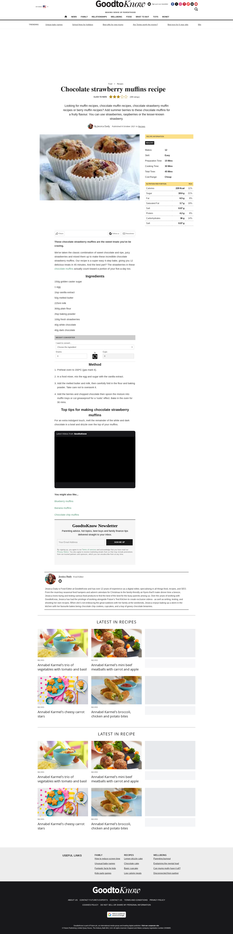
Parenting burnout (162, 858)
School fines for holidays (82, 24)
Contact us (116, 900)
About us (73, 900)
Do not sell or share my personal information (125, 905)
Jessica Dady (103, 126)
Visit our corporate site (150, 926)
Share (61, 233)
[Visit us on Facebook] (172, 4)
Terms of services (89, 550)
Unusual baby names (105, 863)
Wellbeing (116, 17)
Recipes (120, 84)
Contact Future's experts (94, 900)
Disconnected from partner (166, 873)
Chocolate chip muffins (66, 514)
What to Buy (142, 17)
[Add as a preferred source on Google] (116, 915)
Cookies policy (90, 905)
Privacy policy (157, 900)
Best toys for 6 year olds (178, 24)
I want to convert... (64, 343)
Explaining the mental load (166, 863)
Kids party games (103, 873)
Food (129, 17)
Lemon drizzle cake (133, 858)
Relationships (99, 17)
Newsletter (130, 233)
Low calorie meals (132, 873)
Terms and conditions (136, 900)
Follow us (115, 233)
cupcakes (109, 606)
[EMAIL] (61, 581)
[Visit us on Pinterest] (184, 4)
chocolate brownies (142, 606)
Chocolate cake (131, 863)
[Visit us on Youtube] (196, 4)
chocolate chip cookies (92, 606)
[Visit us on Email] (192, 4)
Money (165, 17)
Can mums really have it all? (167, 868)
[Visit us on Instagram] (180, 4)
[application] (94, 459)
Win (199, 24)
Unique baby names (54, 24)
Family (84, 17)
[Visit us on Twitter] (176, 4)
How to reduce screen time (107, 858)
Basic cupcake (131, 868)
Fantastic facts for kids (105, 868)
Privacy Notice (63, 552)
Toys (155, 17)
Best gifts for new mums (113, 24)
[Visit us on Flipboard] (188, 4)
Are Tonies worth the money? (145, 24)
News (74, 17)
